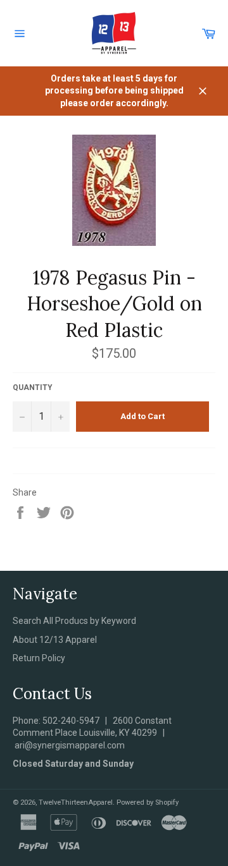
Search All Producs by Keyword (74, 621)
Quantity (33, 387)
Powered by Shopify (148, 802)
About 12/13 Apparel (55, 640)
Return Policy (39, 658)
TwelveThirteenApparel (76, 802)
